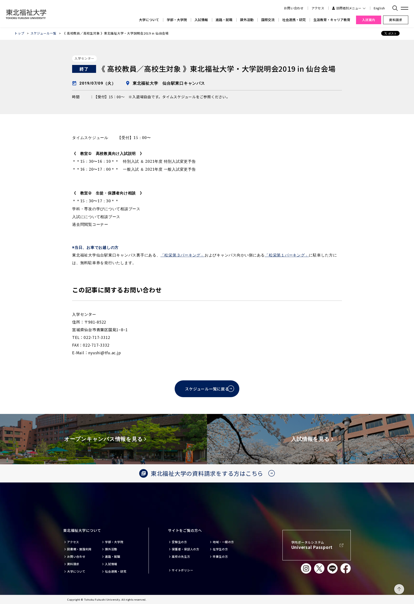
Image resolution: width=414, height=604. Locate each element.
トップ (19, 33)
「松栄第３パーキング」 (183, 255)
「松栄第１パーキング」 (287, 255)
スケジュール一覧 (43, 33)
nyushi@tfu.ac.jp (104, 352)
